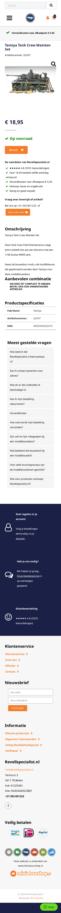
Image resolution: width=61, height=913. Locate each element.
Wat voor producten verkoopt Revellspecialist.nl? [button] (26, 481)
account (20, 538)
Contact (10, 671)
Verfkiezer (11, 751)
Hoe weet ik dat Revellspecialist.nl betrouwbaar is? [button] (27, 356)
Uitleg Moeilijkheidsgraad (22, 745)
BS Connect (37, 898)
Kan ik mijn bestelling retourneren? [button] (22, 401)
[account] (48, 18)
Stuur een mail (16, 212)
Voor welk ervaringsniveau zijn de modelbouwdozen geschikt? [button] (27, 467)
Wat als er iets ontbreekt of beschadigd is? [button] (25, 387)
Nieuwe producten (17, 733)
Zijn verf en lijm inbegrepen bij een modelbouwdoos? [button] (27, 439)
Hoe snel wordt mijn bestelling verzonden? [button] (27, 425)
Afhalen (10, 665)
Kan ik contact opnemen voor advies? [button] (26, 373)
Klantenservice (15, 654)
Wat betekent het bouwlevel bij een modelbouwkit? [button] (27, 453)
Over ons (11, 660)
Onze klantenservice (28, 576)
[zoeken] (51, 5)
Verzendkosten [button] (18, 413)
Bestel (13, 150)
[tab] (30, 356)
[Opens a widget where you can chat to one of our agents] (49, 907)
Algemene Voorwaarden (20, 739)
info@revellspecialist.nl (19, 769)
